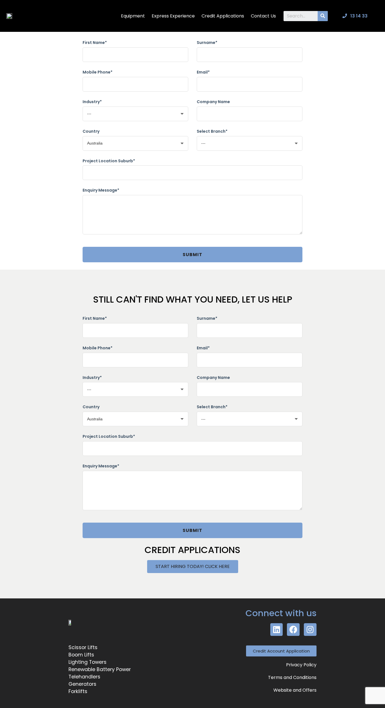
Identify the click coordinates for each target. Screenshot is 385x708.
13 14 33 (358, 16)
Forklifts (77, 691)
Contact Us (263, 16)
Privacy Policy (301, 665)
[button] (192, 566)
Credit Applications (223, 16)
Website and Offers (295, 690)
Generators (82, 684)
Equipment (133, 16)
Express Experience (173, 16)
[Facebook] (293, 629)
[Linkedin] (276, 629)
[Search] (323, 16)
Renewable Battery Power (99, 669)
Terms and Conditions (292, 677)
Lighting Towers (87, 662)
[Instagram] (310, 629)
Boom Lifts (81, 655)
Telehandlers (84, 677)
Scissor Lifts (83, 647)
